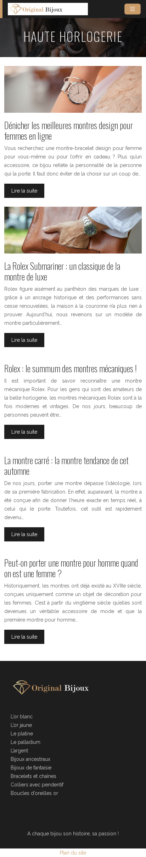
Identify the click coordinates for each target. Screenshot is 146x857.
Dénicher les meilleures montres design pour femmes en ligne (68, 130)
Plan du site (73, 853)
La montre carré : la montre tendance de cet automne (66, 465)
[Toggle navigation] (132, 9)
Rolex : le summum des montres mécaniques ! (70, 368)
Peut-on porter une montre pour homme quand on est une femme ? (71, 568)
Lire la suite (24, 191)
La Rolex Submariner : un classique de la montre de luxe (62, 271)
